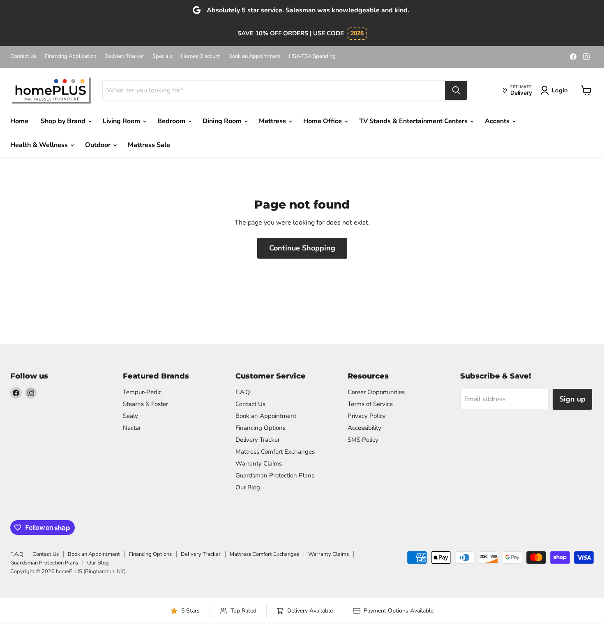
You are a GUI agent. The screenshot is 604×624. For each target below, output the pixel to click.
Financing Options (260, 428)
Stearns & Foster (145, 404)
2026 (357, 33)
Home (19, 121)
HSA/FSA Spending (312, 56)
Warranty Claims (258, 463)
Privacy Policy (367, 416)
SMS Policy (363, 440)
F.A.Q (242, 392)
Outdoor (98, 144)
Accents (498, 121)
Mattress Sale (149, 144)
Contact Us (23, 56)
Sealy (130, 416)
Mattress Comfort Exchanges (275, 451)
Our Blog (247, 487)
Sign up (572, 399)
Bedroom (172, 121)
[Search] (456, 90)
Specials (162, 56)
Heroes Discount (200, 56)
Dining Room (223, 121)
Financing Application (70, 56)
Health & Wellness (39, 144)
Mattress (273, 121)
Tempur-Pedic (142, 392)
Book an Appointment (254, 56)
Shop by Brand (64, 121)
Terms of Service (370, 404)
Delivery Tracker (124, 56)
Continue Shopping (302, 248)
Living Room (122, 121)
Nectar (132, 428)
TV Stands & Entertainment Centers (414, 121)
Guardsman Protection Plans (274, 475)
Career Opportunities (376, 392)
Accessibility (364, 428)
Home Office (323, 121)
